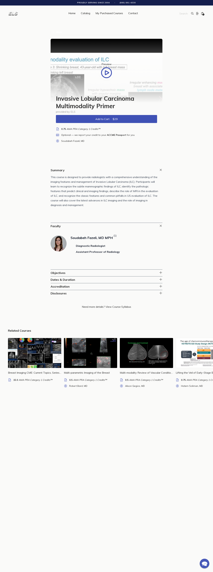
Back (59, 32)
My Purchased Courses (109, 13)
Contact (133, 13)
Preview (106, 64)
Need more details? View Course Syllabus (106, 306)
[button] (204, 563)
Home (72, 13)
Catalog (85, 13)
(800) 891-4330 (128, 2)
